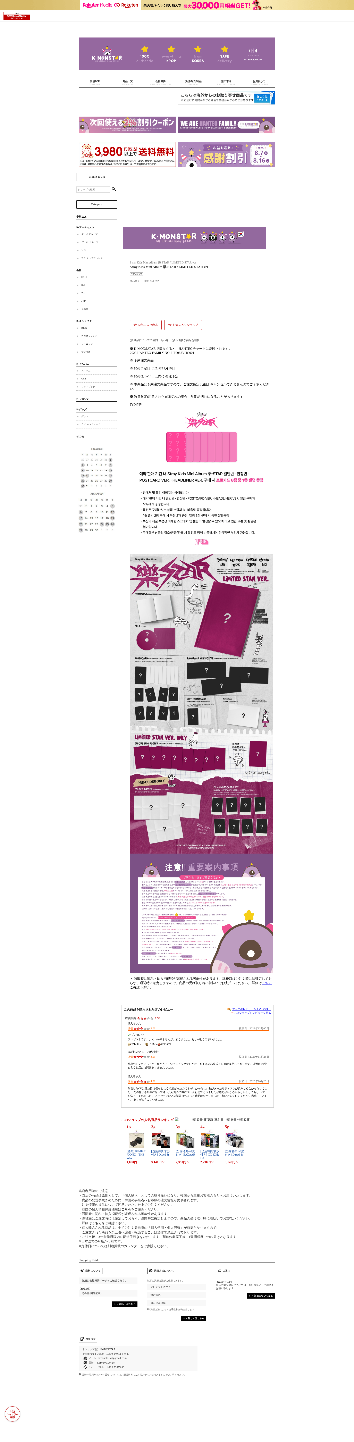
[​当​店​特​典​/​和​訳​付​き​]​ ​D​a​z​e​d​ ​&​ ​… (160, 1155)
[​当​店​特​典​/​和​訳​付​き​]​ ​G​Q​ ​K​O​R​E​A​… (209, 1155)
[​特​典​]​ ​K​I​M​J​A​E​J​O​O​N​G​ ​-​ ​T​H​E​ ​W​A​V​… (136, 1155)
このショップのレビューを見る (252, 1012)
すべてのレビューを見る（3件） (251, 1009)
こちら (267, 983)
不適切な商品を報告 (188, 340)
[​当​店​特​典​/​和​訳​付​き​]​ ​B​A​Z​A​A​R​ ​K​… (185, 1155)
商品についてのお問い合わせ (151, 340)
